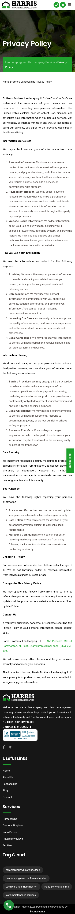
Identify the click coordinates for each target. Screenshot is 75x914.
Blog (5, 790)
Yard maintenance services (21, 895)
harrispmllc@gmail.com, (45, 646)
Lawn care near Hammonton (21, 886)
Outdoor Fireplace (13, 825)
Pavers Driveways (13, 838)
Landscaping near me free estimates (26, 878)
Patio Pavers (10, 832)
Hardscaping (10, 818)
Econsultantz (37, 911)
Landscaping (10, 783)
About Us (8, 777)
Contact (7, 797)
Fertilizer (8, 845)
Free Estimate (70, 460)
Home (6, 770)
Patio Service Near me (56, 886)
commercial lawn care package (23, 870)
